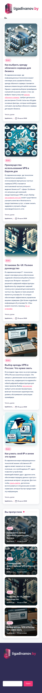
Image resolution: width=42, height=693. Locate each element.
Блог (8, 60)
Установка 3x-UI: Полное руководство (18, 597)
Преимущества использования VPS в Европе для (17, 168)
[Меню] (5, 18)
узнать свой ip (15, 483)
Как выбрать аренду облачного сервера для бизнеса (18, 68)
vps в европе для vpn (13, 198)
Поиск (28, 683)
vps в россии (27, 386)
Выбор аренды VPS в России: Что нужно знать (21, 628)
